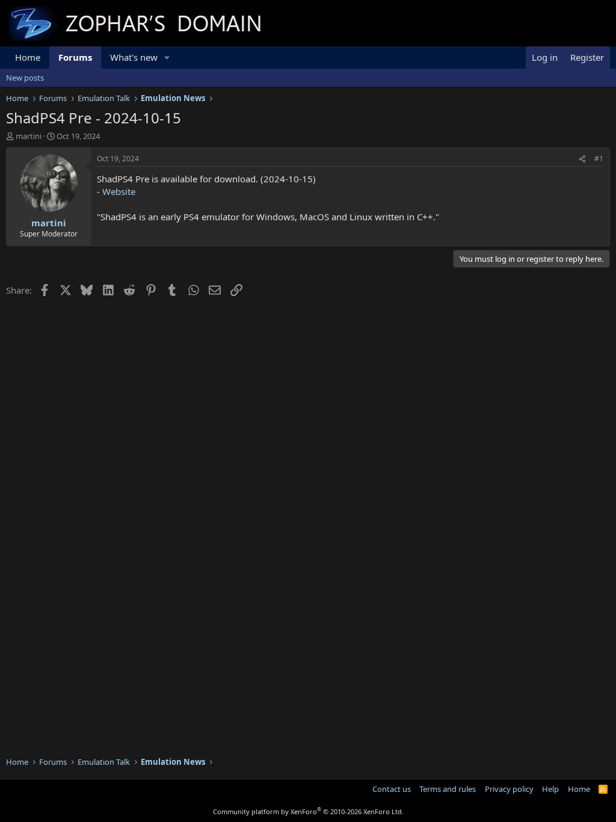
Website (118, 191)
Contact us (391, 788)
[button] (167, 57)
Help (550, 788)
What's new (134, 57)
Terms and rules (447, 788)
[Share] (582, 159)
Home (27, 57)
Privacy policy (509, 788)
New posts (25, 77)
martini (29, 136)
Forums (75, 57)
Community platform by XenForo (308, 811)
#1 (598, 158)
